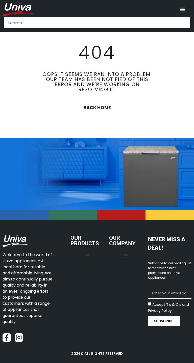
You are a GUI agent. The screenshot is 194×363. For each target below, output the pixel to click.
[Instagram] (19, 337)
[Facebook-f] (7, 337)
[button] (183, 9)
